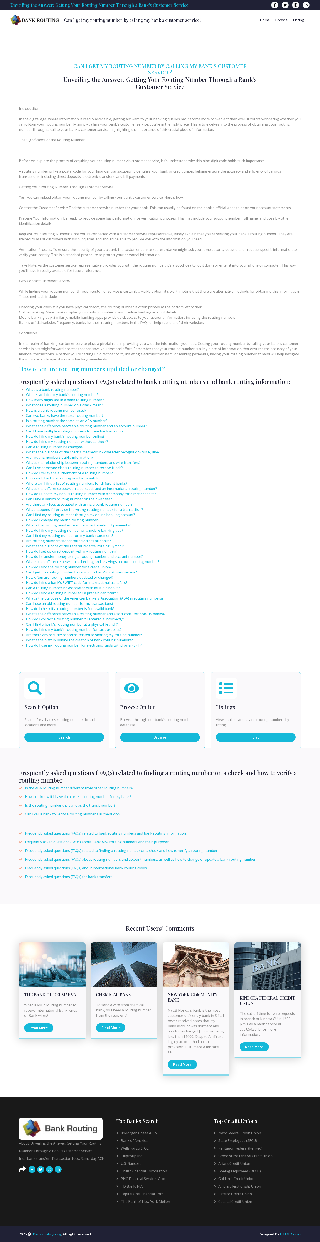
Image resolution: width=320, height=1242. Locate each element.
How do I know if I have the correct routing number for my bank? (78, 796)
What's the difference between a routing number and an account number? (86, 426)
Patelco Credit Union (234, 1194)
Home (265, 20)
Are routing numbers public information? (59, 457)
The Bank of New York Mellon (145, 1201)
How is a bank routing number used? (56, 410)
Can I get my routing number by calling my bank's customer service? (81, 572)
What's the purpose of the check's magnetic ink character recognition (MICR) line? (93, 452)
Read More (39, 1028)
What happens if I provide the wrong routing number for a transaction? (84, 509)
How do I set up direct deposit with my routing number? (71, 551)
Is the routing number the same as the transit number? (70, 805)
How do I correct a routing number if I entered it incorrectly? (75, 619)
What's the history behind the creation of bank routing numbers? (79, 640)
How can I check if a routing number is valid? (62, 478)
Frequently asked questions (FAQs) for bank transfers (68, 876)
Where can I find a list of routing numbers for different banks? (76, 483)
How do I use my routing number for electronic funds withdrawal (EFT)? (84, 645)
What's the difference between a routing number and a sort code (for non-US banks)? (95, 614)
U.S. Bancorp (130, 1163)
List (256, 737)
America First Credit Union (239, 1186)
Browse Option (138, 707)
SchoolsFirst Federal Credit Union (245, 1155)
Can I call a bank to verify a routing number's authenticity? (72, 814)
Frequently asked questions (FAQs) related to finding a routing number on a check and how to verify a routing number (121, 850)
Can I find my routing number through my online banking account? (80, 514)
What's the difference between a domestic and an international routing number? (91, 488)
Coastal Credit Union (234, 1201)
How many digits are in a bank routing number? (65, 399)
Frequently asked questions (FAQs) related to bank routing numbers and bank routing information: (106, 833)
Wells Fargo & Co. (134, 1148)
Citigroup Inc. (131, 1155)
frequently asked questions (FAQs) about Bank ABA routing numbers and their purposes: (97, 842)
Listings (225, 707)
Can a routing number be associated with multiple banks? (73, 587)
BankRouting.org (47, 1234)
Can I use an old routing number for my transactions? (69, 603)
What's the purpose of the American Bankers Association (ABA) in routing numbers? (94, 598)
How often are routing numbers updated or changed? (92, 369)
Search (64, 737)
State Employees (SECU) (237, 1140)
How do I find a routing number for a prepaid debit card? (72, 593)
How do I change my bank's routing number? (62, 520)
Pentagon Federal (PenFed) (239, 1148)
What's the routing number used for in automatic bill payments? (78, 525)
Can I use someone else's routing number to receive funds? (74, 467)
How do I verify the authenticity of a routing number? (69, 473)
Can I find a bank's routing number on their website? (69, 499)
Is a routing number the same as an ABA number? (66, 420)
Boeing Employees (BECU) (239, 1171)
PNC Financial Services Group (144, 1178)
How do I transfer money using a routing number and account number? (84, 556)
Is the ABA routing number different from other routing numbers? (79, 788)
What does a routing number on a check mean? (64, 405)
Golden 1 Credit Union (235, 1178)
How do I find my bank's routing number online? (65, 436)
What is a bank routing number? (52, 389)
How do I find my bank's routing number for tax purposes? (74, 629)
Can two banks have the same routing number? (64, 415)
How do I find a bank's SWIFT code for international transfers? (76, 582)
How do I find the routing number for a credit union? (68, 567)
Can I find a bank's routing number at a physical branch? (72, 624)
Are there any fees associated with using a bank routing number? (79, 504)
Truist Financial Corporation (143, 1171)
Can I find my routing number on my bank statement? (69, 535)
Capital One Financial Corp (142, 1194)
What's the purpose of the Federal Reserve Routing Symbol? (75, 546)
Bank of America (134, 1140)
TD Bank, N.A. (131, 1186)
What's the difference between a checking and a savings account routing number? (92, 561)
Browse (281, 20)
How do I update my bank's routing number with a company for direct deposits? (91, 493)
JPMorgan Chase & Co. (138, 1133)
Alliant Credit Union (233, 1163)
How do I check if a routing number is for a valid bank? (70, 608)
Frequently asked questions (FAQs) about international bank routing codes (86, 868)
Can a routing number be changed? (55, 446)
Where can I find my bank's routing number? (62, 394)
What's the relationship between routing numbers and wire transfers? (83, 462)
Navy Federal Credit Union (239, 1133)
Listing (298, 20)
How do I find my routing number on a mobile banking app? (74, 530)
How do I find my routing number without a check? (67, 441)
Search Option (41, 707)
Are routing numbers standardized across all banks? (68, 540)
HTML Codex (290, 1234)
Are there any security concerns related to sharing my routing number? (84, 634)
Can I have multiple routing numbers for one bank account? (74, 431)
